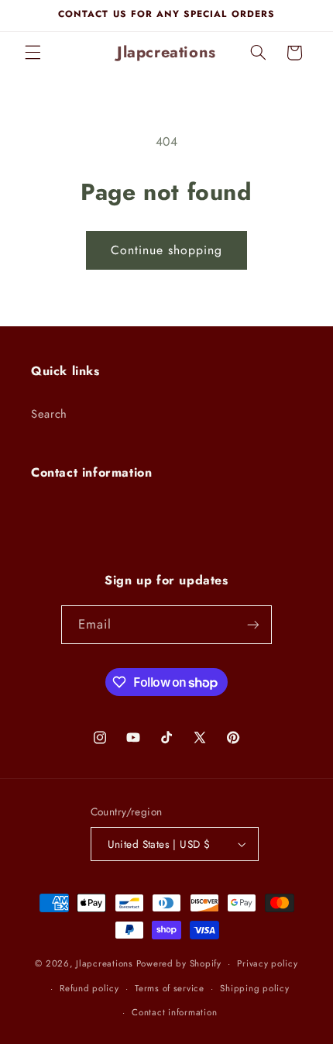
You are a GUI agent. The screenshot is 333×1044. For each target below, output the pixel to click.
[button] (32, 53)
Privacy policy (267, 963)
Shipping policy (254, 988)
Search (49, 413)
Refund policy (89, 988)
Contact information (174, 1012)
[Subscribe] (253, 624)
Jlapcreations (104, 963)
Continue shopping (167, 250)
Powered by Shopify (178, 963)
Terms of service (169, 988)
